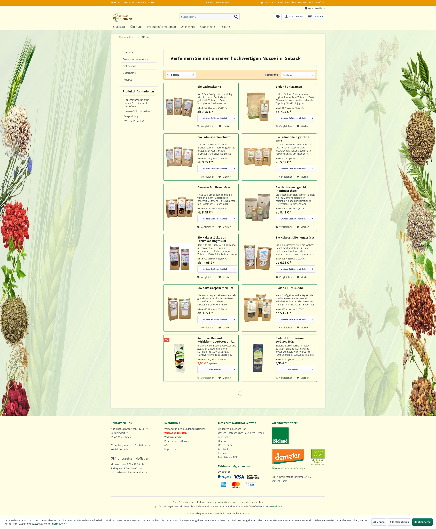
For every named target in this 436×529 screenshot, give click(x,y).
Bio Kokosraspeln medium (215, 288)
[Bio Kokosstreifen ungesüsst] (257, 257)
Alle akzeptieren (399, 522)
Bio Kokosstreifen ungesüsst (295, 237)
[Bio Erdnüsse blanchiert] (179, 157)
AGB (166, 445)
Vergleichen (207, 126)
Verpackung (131, 116)
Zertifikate (223, 449)
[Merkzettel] (278, 16)
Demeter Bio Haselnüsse (213, 187)
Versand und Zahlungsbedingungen (185, 428)
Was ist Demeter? (134, 121)
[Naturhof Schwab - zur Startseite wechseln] (122, 17)
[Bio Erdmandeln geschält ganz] (257, 157)
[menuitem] (210, 16)
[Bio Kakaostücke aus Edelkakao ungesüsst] (179, 257)
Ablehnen (379, 522)
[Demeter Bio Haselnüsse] (179, 207)
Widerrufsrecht (173, 437)
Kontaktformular (120, 449)
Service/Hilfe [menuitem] (315, 8)
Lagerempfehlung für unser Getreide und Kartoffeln (136, 103)
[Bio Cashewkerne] (179, 106)
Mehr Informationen (55, 523)
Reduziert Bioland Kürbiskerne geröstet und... (216, 339)
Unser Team (225, 445)
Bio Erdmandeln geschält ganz (292, 138)
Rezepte (127, 79)
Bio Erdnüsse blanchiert (213, 137)
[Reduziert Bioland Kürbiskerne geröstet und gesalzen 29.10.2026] (179, 358)
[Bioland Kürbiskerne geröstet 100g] (257, 358)
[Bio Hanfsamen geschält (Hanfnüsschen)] (257, 207)
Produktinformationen (135, 59)
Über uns (128, 52)
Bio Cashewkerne (209, 87)
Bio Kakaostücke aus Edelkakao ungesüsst (211, 239)
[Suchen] (236, 16)
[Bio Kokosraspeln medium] (179, 308)
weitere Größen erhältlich (215, 118)
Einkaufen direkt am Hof (232, 428)
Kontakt (222, 453)
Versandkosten (225, 502)
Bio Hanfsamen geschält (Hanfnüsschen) (292, 189)
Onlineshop (129, 66)
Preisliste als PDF (227, 457)
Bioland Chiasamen (289, 87)
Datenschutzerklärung (177, 441)
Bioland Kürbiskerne (289, 288)
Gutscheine (129, 72)
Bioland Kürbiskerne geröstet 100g (289, 339)
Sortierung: (271, 74)
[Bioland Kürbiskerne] (257, 308)
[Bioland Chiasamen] (257, 106)
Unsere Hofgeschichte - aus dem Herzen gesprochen (241, 435)
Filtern (174, 74)
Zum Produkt (215, 369)
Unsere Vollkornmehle (137, 111)
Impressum (170, 449)
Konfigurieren (422, 522)
